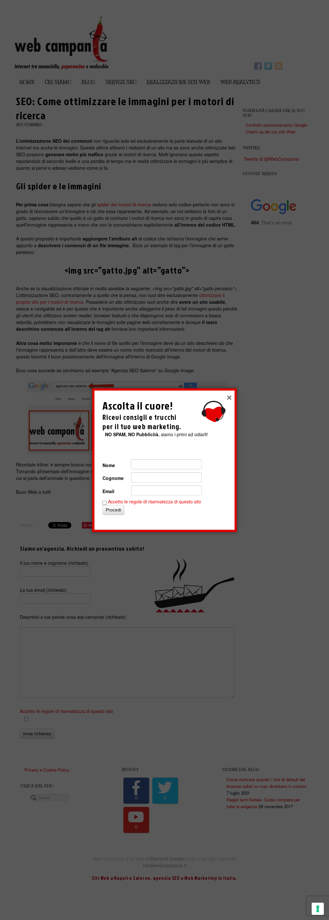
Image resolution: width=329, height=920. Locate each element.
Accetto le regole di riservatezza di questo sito (154, 501)
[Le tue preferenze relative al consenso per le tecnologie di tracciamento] (318, 909)
